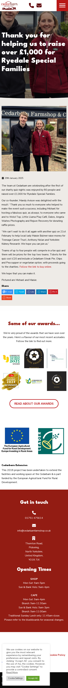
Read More (12, 672)
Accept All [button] (33, 678)
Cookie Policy (57, 655)
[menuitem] (56, 655)
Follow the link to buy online (35, 267)
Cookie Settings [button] (15, 678)
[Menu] (62, 5)
